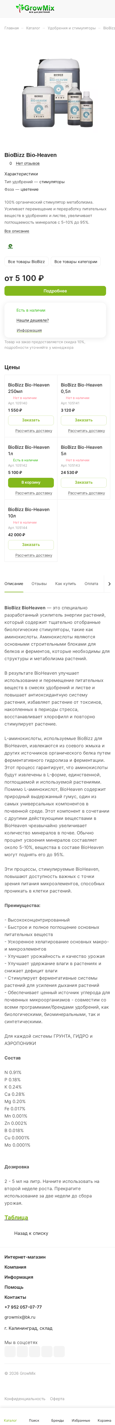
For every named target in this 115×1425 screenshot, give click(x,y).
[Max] (22, 1351)
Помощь (13, 1287)
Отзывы (39, 583)
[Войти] (95, 8)
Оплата (91, 583)
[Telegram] (34, 1351)
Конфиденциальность (24, 1398)
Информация (18, 1277)
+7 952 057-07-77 (23, 1307)
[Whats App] (59, 1351)
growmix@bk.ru (19, 1317)
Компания (15, 1267)
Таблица (16, 1217)
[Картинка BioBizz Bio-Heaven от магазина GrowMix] (57, 92)
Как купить (65, 583)
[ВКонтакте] (10, 1351)
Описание (13, 583)
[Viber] (46, 1351)
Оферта (57, 1398)
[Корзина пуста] (106, 8)
